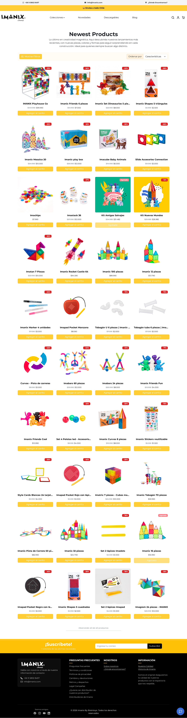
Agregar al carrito (35, 113)
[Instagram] (39, 713)
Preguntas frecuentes (79, 666)
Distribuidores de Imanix (81, 697)
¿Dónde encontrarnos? (115, 669)
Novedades (84, 17)
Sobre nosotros (111, 666)
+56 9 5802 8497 (32, 3)
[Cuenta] (178, 18)
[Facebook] (35, 713)
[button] (173, 18)
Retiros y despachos (78, 682)
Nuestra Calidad (145, 666)
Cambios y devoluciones (81, 678)
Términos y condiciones (80, 670)
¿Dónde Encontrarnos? (157, 3)
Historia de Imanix (147, 669)
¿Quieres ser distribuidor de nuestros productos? (82, 691)
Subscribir (154, 646)
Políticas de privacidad (80, 674)
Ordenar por (135, 56)
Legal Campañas (77, 686)
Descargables (111, 17)
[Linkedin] (49, 713)
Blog (134, 17)
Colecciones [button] (56, 17)
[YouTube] (44, 713)
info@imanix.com (94, 3)
